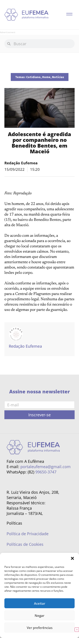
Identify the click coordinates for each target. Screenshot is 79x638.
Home (46, 77)
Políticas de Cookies (25, 544)
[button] (72, 558)
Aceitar (39, 603)
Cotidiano (33, 77)
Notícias (58, 77)
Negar (39, 615)
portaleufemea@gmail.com (45, 466)
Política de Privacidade (27, 533)
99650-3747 (45, 472)
